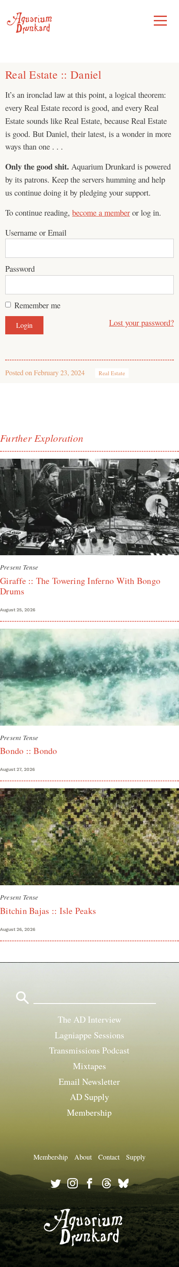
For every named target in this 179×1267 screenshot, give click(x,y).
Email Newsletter (89, 1081)
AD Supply (89, 1097)
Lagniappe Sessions (89, 1035)
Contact (108, 1156)
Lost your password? (141, 322)
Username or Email (35, 232)
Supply (136, 1156)
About (83, 1156)
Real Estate (112, 373)
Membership (89, 1112)
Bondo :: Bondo (28, 751)
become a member (101, 212)
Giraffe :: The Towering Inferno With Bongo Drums (80, 586)
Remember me (37, 305)
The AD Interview (89, 1019)
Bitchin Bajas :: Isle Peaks (48, 911)
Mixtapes (89, 1066)
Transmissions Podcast (89, 1050)
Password (20, 268)
